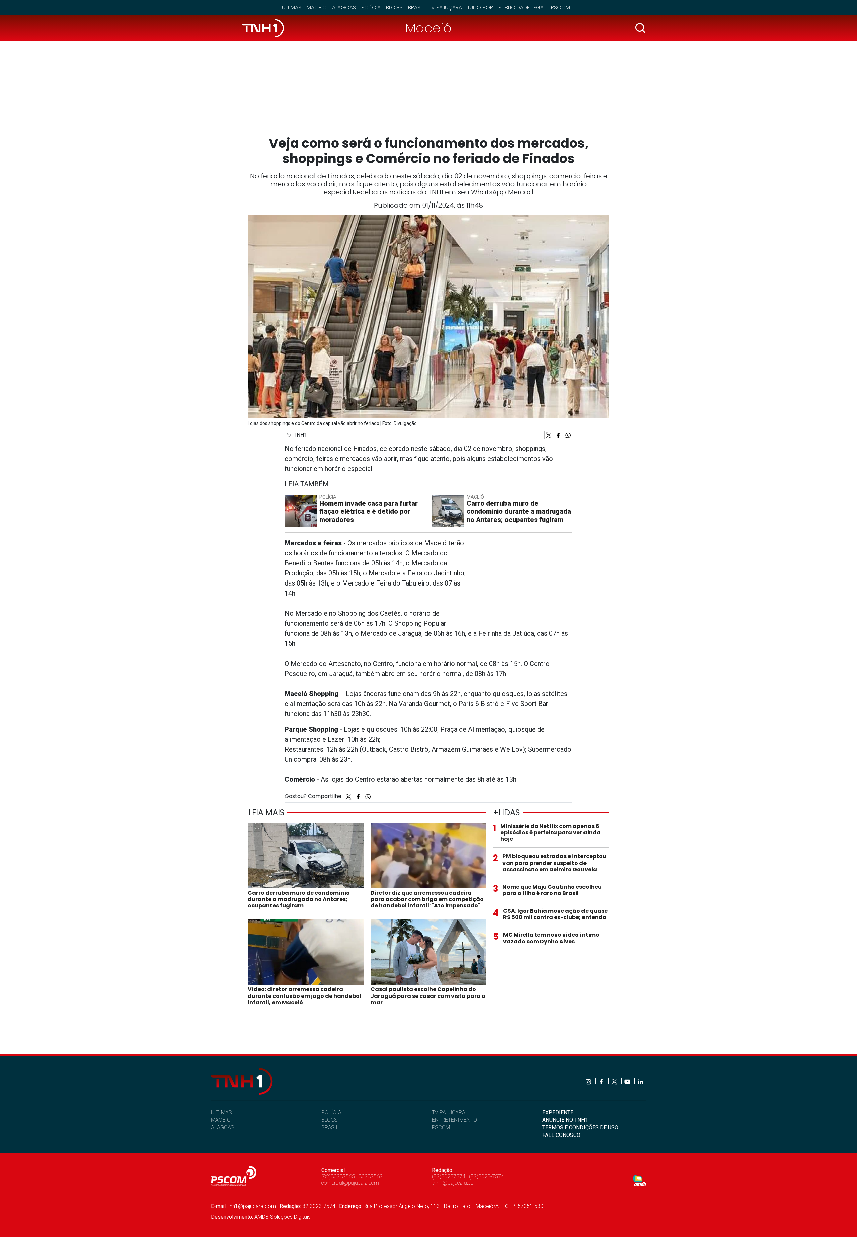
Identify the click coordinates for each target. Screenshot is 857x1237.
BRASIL (330, 1127)
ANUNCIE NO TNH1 (565, 1120)
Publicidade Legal (522, 7)
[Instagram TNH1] (588, 1081)
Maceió (317, 7)
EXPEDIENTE (557, 1112)
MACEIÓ (221, 1120)
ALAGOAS (222, 1127)
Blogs (394, 7)
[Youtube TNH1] (627, 1081)
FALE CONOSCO (561, 1135)
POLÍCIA (331, 1112)
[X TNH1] (614, 1081)
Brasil (415, 7)
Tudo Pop (480, 7)
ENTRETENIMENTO (454, 1120)
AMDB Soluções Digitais (282, 1217)
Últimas (291, 7)
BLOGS (329, 1120)
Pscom (560, 7)
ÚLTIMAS (221, 1112)
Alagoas (344, 7)
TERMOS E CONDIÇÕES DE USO (580, 1127)
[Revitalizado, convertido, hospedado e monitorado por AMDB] (639, 1180)
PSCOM (441, 1127)
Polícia (371, 7)
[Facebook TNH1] (601, 1081)
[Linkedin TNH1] (640, 1081)
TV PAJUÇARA (448, 1112)
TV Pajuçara (445, 7)
